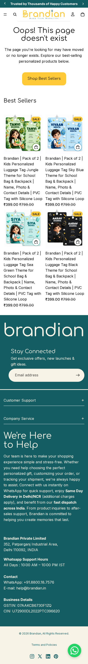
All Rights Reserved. (55, 633)
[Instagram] (32, 656)
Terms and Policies (44, 644)
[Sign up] (78, 375)
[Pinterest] (56, 656)
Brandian (35, 633)
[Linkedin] (48, 656)
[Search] (15, 14)
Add (81, 147)
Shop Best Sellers (44, 79)
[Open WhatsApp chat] (74, 650)
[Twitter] (40, 656)
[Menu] (5, 14)
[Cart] (83, 14)
